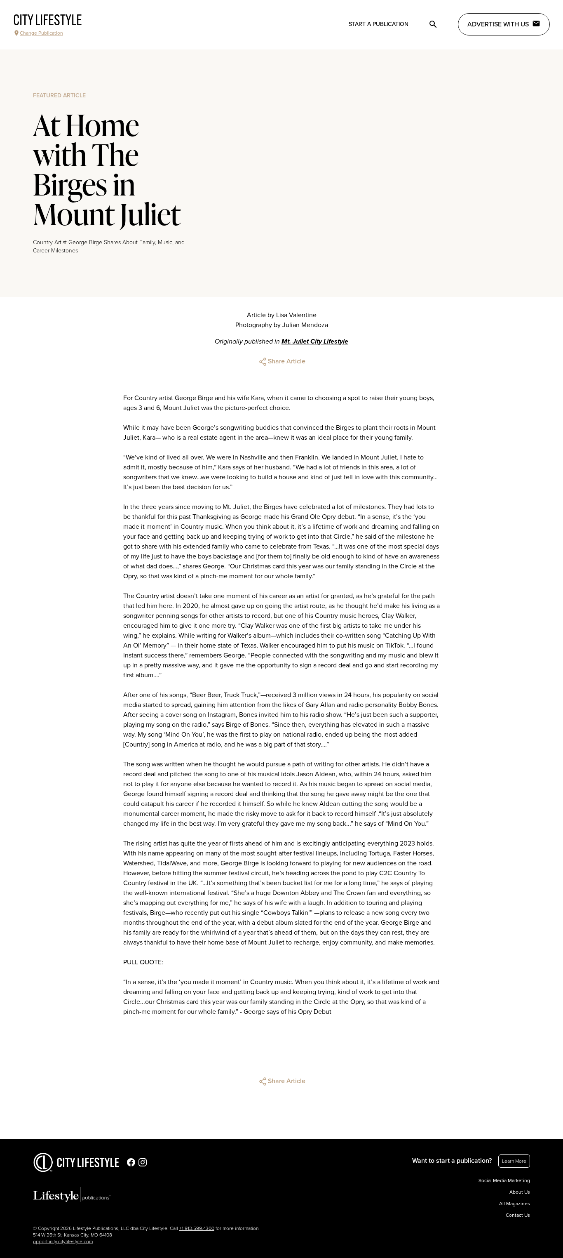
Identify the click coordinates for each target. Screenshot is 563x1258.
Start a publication (378, 24)
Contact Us (518, 1215)
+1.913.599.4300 (196, 1228)
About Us (519, 1192)
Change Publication (41, 33)
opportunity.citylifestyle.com (63, 1241)
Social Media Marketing (504, 1180)
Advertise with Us (498, 24)
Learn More (514, 1161)
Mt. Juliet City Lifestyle (315, 341)
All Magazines (514, 1203)
